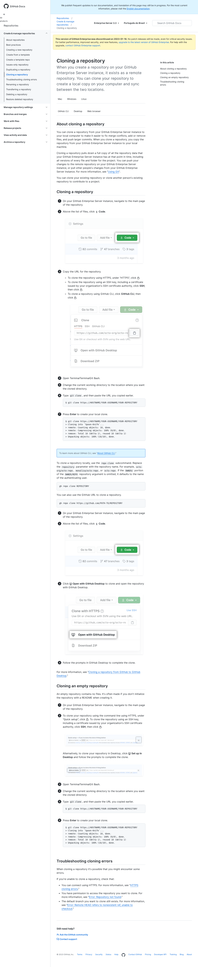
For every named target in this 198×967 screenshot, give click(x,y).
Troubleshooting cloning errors (21, 79)
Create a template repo (18, 59)
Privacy (89, 954)
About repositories (15, 40)
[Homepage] (123, 955)
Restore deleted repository (19, 99)
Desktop (78, 111)
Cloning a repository (17, 74)
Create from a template (18, 54)
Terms (79, 954)
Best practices (13, 44)
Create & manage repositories (65, 23)
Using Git (113, 171)
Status (108, 954)
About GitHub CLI (106, 453)
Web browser (94, 111)
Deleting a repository (16, 94)
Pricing (148, 954)
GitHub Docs (17, 6)
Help (116, 954)
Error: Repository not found (105, 896)
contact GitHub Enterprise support (82, 45)
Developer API (160, 954)
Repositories (11, 25)
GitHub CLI (63, 111)
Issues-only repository (17, 64)
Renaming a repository (17, 84)
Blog (182, 954)
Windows (71, 99)
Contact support (68, 939)
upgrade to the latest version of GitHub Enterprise (144, 42)
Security (99, 954)
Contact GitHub (135, 954)
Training (173, 954)
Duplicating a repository (18, 69)
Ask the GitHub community (74, 934)
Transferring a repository (18, 89)
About (189, 954)
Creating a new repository (19, 49)
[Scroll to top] (191, 960)
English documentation (138, 8)
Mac (60, 99)
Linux (84, 99)
